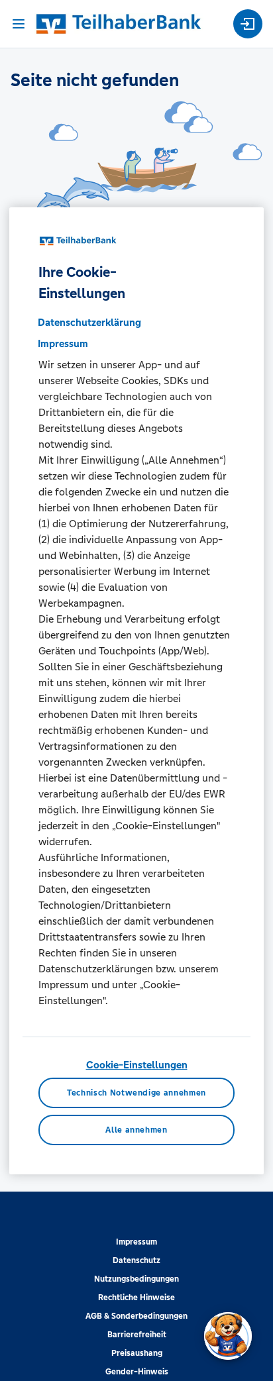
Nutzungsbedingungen (136, 1279)
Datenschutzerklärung (89, 322)
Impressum (136, 1242)
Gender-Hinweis (136, 1371)
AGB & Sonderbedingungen (136, 1316)
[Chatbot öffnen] (228, 1336)
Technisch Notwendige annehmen (136, 1093)
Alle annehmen (136, 1129)
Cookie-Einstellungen (137, 1064)
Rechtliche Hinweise (136, 1297)
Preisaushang (136, 1353)
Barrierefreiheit (136, 1334)
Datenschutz (136, 1260)
